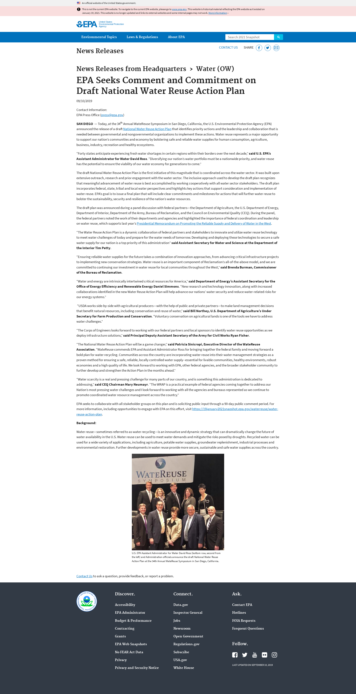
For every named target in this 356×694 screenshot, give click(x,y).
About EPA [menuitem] (176, 37)
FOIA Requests (243, 621)
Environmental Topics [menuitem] (99, 37)
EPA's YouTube (254, 655)
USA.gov (180, 660)
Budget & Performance (133, 621)
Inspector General (187, 613)
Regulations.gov (186, 644)
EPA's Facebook (235, 655)
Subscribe (181, 652)
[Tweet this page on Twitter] (268, 48)
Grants (120, 636)
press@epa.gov (112, 115)
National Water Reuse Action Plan (147, 129)
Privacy (121, 660)
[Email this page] (276, 48)
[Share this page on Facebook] (259, 48)
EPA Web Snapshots (131, 644)
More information (217, 12)
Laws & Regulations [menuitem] (142, 37)
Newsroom (182, 629)
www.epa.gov (179, 9)
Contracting (124, 629)
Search (278, 37)
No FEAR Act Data (129, 652)
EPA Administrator (130, 613)
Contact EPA (242, 605)
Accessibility (125, 605)
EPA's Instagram (274, 655)
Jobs (176, 621)
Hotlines (239, 613)
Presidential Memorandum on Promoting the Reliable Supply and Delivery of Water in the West (204, 223)
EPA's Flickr (264, 655)
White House (183, 668)
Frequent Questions (248, 629)
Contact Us (228, 47)
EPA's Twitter (244, 655)
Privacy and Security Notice (137, 668)
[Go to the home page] (86, 24)
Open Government (188, 636)
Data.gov (180, 605)
